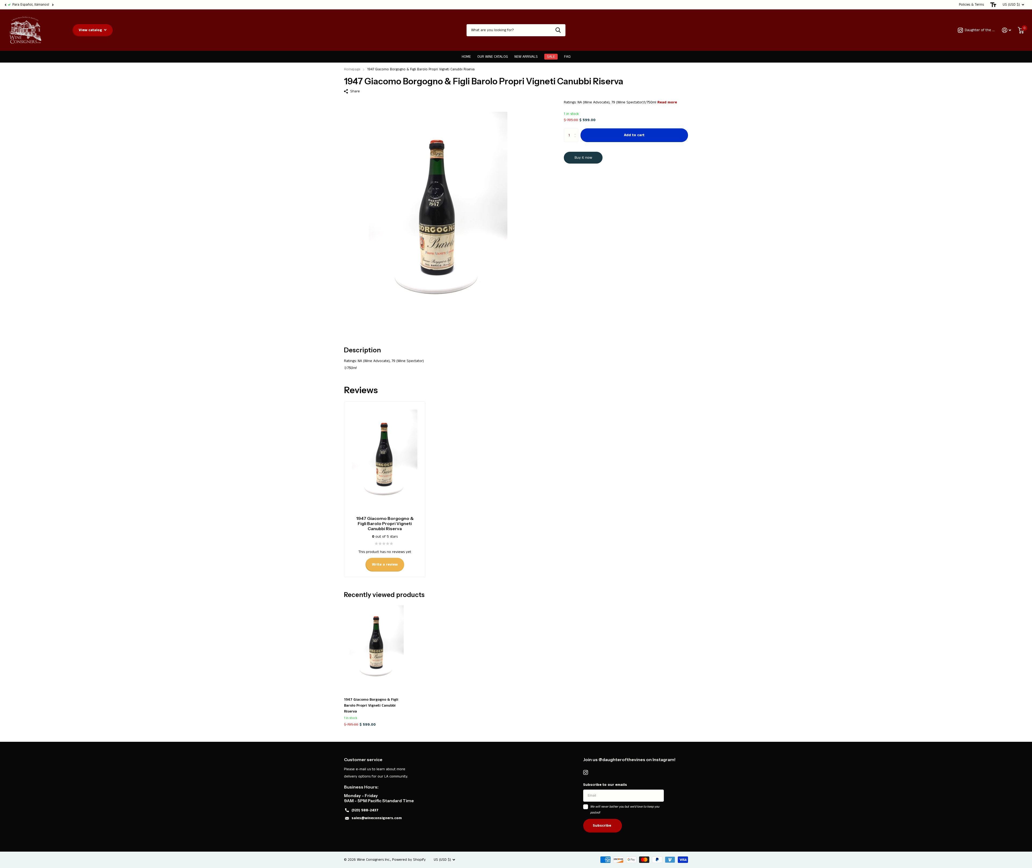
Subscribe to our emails (605, 784)
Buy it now (583, 157)
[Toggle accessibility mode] (993, 4)
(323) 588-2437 (365, 810)
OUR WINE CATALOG (492, 56)
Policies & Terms (971, 4)
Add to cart (634, 135)
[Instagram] (585, 772)
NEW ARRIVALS (526, 56)
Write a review (385, 564)
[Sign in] (1006, 30)
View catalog (91, 30)
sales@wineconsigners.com (377, 818)
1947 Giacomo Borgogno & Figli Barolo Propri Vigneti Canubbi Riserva (371, 705)
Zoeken (558, 30)
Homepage (352, 69)
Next (52, 4)
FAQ (567, 56)
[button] (5, 4)
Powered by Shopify (409, 859)
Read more (667, 102)
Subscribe (602, 825)
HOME (466, 56)
